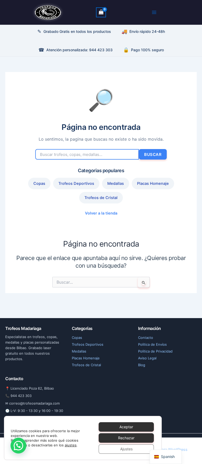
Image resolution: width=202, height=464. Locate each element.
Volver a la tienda (101, 213)
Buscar (152, 154)
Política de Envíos (152, 344)
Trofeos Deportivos (76, 183)
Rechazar (126, 438)
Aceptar (126, 427)
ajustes (71, 445)
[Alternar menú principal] (154, 12)
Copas (39, 183)
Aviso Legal (147, 358)
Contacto (145, 337)
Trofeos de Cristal (101, 197)
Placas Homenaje (153, 183)
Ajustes (126, 449)
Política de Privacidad (155, 351)
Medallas (115, 183)
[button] (18, 445)
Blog (141, 365)
